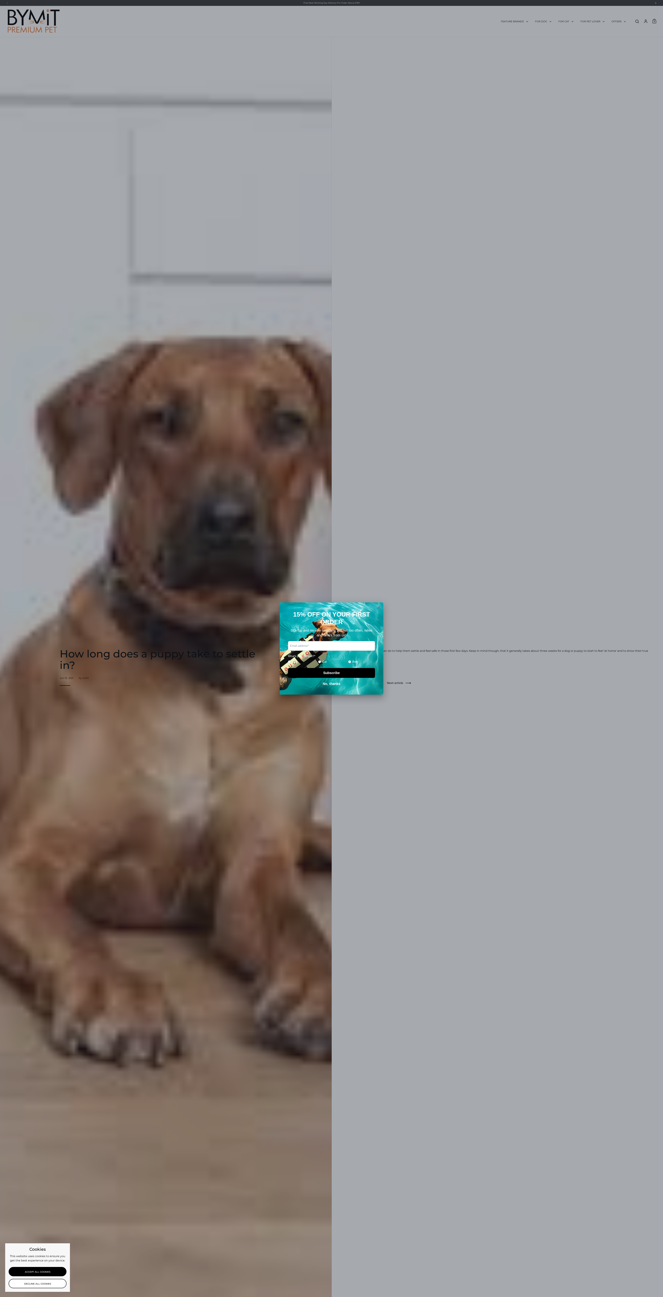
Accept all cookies (37, 1271)
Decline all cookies (37, 1283)
